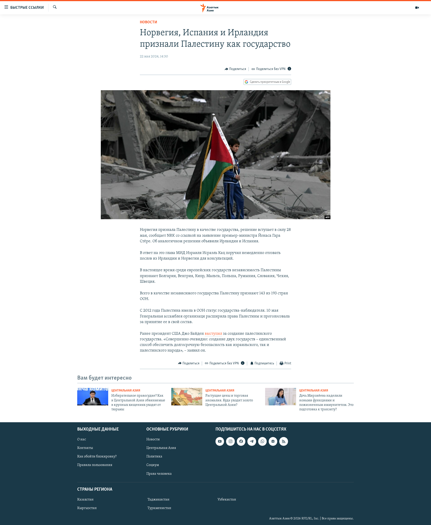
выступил (213, 334)
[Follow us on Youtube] (220, 441)
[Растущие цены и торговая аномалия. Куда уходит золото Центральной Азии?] (186, 396)
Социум (152, 465)
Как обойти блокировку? (97, 456)
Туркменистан (159, 508)
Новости (148, 22)
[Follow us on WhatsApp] (262, 441)
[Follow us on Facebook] (241, 441)
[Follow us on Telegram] (251, 441)
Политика (154, 456)
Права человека (159, 473)
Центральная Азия (125, 390)
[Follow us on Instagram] (230, 441)
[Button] (235, 69)
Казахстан (85, 499)
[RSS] (283, 441)
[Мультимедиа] (417, 7)
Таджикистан (158, 499)
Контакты (85, 448)
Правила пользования (94, 465)
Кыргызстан (87, 508)
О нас (81, 439)
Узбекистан (227, 499)
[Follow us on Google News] (273, 441)
